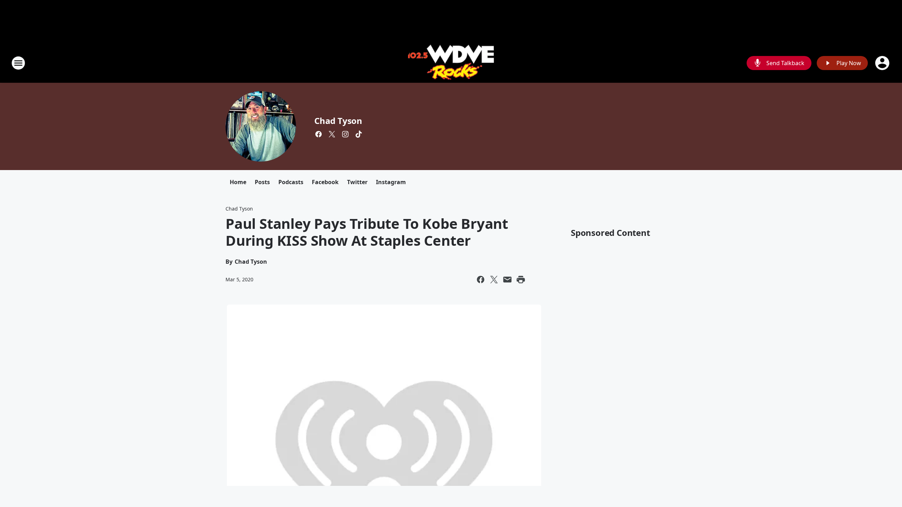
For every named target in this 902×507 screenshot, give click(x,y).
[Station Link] (451, 62)
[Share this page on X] (494, 279)
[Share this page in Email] (507, 279)
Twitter (357, 182)
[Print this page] (521, 279)
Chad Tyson (338, 120)
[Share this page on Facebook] (481, 279)
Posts (262, 182)
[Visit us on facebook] (318, 134)
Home (238, 182)
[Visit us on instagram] (345, 134)
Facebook (325, 182)
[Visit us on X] (332, 134)
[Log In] (883, 63)
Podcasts (290, 182)
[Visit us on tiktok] (358, 134)
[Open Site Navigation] (18, 63)
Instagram (391, 182)
